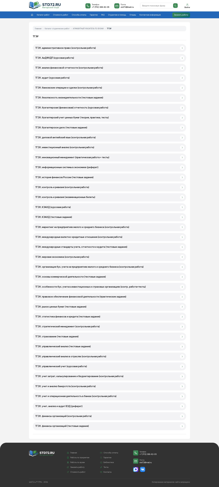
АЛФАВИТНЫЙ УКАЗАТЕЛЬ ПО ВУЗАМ (88, 28)
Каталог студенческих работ (57, 28)
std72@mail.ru (127, 7)
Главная (38, 28)
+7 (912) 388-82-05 (100, 7)
